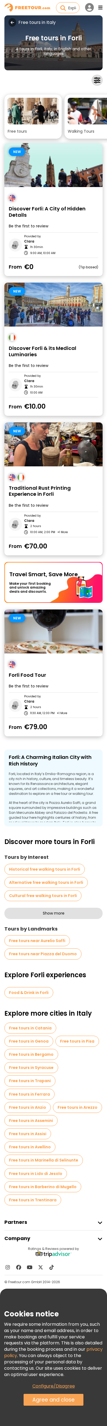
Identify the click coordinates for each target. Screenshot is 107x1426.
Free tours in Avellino (30, 1147)
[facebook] (18, 1267)
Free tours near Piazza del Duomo (43, 954)
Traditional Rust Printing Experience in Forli (40, 491)
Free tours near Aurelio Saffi (37, 940)
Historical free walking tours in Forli (44, 869)
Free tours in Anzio (27, 1107)
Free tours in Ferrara (29, 1094)
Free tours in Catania (30, 1028)
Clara (29, 241)
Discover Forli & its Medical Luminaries (42, 351)
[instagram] (7, 1267)
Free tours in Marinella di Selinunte (43, 1160)
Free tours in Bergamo (31, 1054)
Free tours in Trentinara (33, 1200)
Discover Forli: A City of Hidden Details (47, 212)
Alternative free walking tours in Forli (46, 882)
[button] (33, 116)
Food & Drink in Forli (29, 992)
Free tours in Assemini (31, 1120)
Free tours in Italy (37, 23)
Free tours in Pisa (77, 1041)
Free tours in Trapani (30, 1081)
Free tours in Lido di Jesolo (35, 1173)
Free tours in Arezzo (77, 1107)
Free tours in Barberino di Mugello (43, 1187)
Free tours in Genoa (29, 1041)
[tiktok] (51, 1267)
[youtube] (29, 1267)
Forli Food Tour (27, 675)
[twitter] (40, 1267)
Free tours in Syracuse (31, 1067)
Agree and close (53, 1399)
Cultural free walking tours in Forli (43, 895)
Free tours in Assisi (27, 1134)
